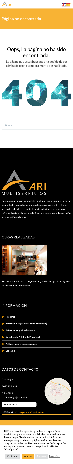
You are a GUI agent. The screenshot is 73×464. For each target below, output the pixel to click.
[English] (64, 4)
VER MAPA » (10, 404)
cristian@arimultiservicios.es (29, 412)
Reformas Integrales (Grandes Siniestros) (26, 323)
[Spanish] (68, 4)
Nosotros (10, 316)
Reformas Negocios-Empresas (20, 330)
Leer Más (54, 456)
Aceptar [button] (28, 456)
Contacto (10, 350)
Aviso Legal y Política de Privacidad (22, 337)
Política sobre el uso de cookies (20, 344)
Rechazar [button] (41, 456)
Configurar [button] (12, 456)
